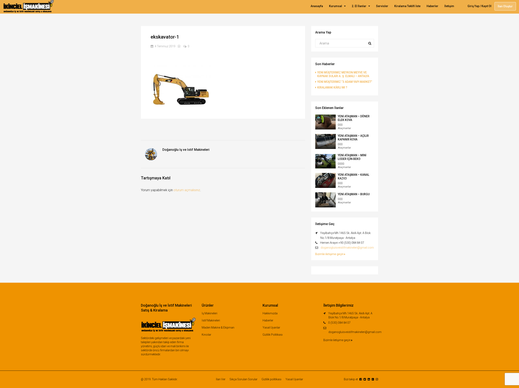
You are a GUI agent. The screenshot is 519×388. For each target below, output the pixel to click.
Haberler (432, 6)
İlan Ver (220, 379)
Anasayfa (317, 6)
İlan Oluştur (505, 6)
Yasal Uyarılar (271, 327)
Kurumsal (335, 6)
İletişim (449, 6)
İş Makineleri (209, 313)
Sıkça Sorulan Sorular (243, 379)
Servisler (382, 6)
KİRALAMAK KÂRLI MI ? (332, 87)
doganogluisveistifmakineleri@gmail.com (347, 247)
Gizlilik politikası (271, 379)
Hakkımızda (270, 313)
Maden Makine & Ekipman (218, 327)
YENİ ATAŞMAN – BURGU (354, 194)
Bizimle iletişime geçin (329, 254)
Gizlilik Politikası (273, 334)
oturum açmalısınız (187, 190)
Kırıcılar (206, 334)
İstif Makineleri (211, 320)
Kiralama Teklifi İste (407, 6)
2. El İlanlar (359, 6)
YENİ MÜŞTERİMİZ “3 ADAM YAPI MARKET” (344, 81)
